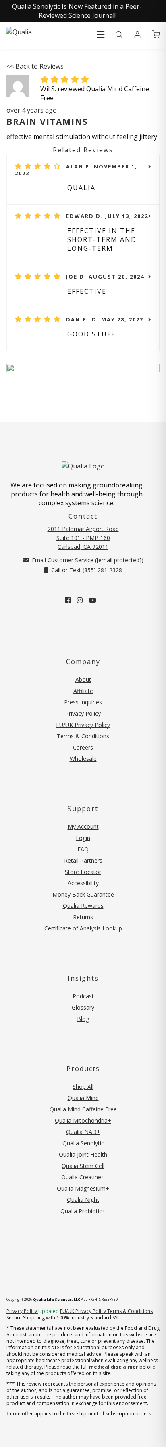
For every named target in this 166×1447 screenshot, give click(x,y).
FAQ (83, 849)
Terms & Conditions (83, 736)
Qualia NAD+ (83, 1132)
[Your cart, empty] (156, 34)
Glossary (83, 1007)
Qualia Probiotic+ (83, 1211)
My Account (83, 826)
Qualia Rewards (83, 905)
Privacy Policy (83, 713)
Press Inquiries (83, 702)
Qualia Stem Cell (83, 1166)
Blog (83, 1019)
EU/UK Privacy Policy (83, 725)
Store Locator (83, 872)
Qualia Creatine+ (83, 1177)
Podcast (83, 996)
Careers (83, 747)
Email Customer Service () (86, 560)
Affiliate (83, 691)
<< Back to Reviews (35, 66)
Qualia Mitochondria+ (83, 1120)
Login (83, 838)
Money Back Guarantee (83, 894)
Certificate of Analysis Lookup (83, 928)
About (83, 679)
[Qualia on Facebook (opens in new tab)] (68, 600)
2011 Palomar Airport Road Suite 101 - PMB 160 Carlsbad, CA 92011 (83, 537)
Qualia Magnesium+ (83, 1188)
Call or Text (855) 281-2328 (86, 570)
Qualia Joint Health (83, 1154)
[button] (100, 34)
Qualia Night (83, 1199)
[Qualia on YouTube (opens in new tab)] (92, 600)
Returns (83, 917)
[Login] (137, 35)
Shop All (83, 1086)
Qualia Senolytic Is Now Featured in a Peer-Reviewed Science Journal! (77, 11)
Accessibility (83, 883)
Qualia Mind (83, 1098)
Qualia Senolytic (83, 1143)
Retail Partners (83, 860)
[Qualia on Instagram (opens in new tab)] (80, 600)
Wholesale (83, 758)
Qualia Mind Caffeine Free (83, 1109)
